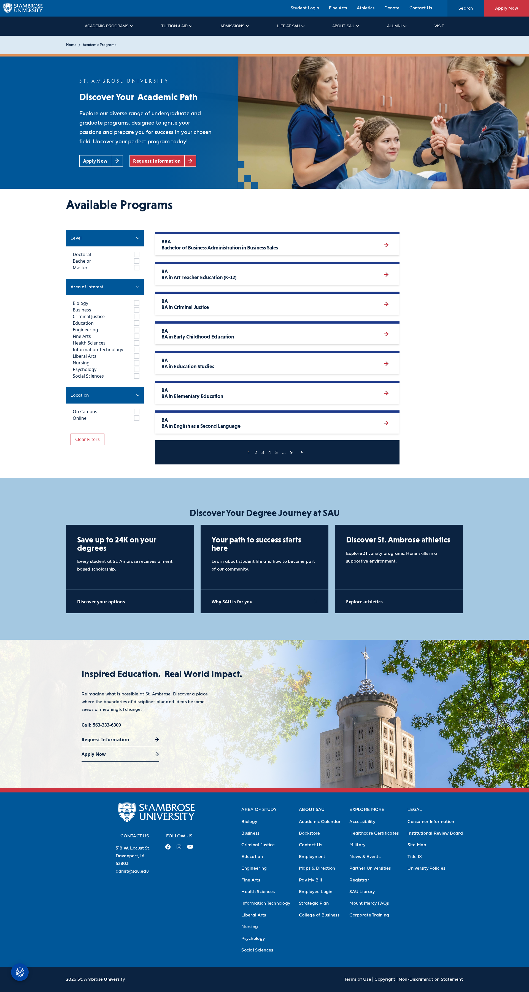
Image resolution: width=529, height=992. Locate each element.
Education (252, 856)
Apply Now (506, 8)
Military (357, 845)
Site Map (416, 845)
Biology (249, 821)
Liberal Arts (253, 915)
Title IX (414, 856)
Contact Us (420, 8)
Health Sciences (258, 891)
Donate (392, 8)
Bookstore (309, 833)
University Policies (426, 868)
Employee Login (316, 891)
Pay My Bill (310, 880)
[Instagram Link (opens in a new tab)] (178, 849)
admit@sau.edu (132, 871)
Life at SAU (288, 26)
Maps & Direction (317, 868)
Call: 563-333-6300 (101, 725)
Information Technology (265, 903)
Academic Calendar (320, 821)
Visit (439, 26)
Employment (312, 856)
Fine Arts (338, 8)
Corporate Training (369, 915)
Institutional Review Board (435, 833)
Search (465, 8)
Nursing (249, 926)
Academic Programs (106, 26)
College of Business (319, 915)
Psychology (253, 938)
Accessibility (362, 821)
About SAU (343, 26)
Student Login (305, 8)
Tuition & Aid (174, 26)
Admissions (232, 26)
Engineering (254, 868)
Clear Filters (87, 439)
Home (71, 45)
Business (250, 833)
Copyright (384, 979)
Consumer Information (430, 821)
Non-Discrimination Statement (431, 979)
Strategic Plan (314, 903)
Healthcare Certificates (374, 833)
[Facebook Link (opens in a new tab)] (168, 849)
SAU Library (362, 891)
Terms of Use (357, 979)
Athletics (365, 8)
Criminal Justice (258, 845)
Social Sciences (257, 950)
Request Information (105, 739)
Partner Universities (370, 868)
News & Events (364, 856)
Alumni (394, 26)
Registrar (359, 880)
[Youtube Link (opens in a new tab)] (190, 849)
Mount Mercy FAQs (369, 903)
